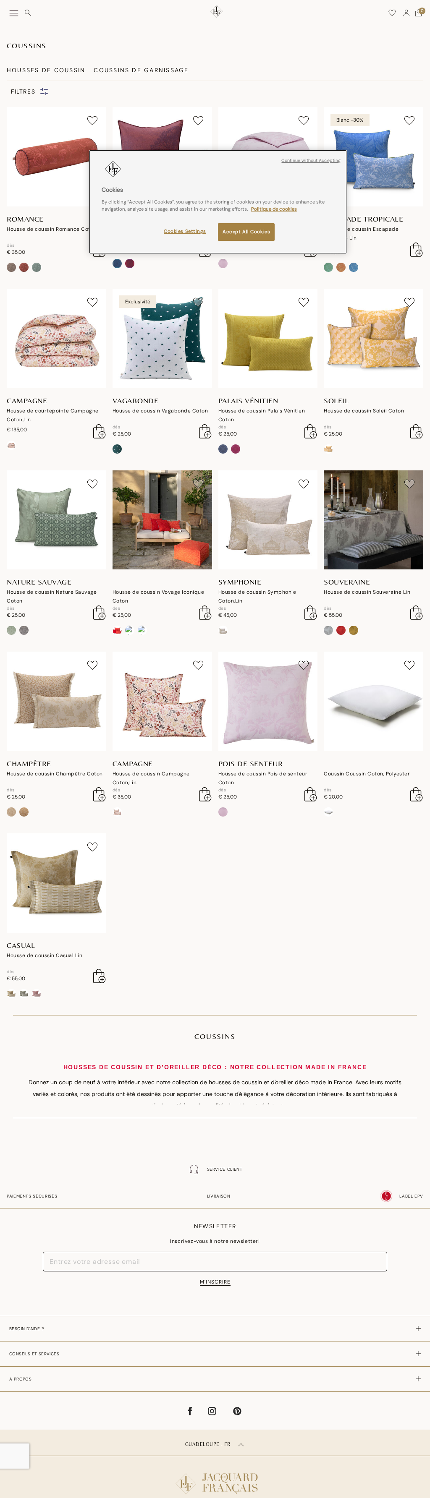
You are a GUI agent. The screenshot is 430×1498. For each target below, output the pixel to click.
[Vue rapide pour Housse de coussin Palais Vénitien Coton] (310, 431)
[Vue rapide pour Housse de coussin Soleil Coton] (416, 431)
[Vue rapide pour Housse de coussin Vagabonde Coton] (205, 431)
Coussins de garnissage (141, 70)
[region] (218, 202)
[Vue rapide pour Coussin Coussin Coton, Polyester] (416, 794)
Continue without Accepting (311, 160)
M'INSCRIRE (215, 1282)
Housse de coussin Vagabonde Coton (160, 410)
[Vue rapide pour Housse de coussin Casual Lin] (99, 976)
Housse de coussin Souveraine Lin (367, 592)
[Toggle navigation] (14, 13)
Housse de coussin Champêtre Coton (55, 773)
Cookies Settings (185, 231)
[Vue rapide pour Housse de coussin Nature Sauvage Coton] (99, 612)
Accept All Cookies (246, 232)
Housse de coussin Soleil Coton (364, 410)
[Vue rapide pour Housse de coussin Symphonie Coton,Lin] (310, 612)
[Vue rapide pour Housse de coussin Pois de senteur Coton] (310, 794)
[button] (406, 13)
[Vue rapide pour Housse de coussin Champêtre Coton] (99, 794)
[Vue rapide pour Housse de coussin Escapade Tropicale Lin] (416, 249)
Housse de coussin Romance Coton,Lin (56, 229)
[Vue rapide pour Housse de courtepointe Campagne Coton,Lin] (99, 431)
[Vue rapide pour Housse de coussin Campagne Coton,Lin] (205, 794)
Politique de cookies (274, 209)
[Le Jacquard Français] (215, 1477)
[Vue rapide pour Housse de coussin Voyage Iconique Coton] (205, 612)
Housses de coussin (46, 70)
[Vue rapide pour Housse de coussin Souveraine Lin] (416, 612)
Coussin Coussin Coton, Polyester (367, 773)
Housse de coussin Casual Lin (44, 955)
